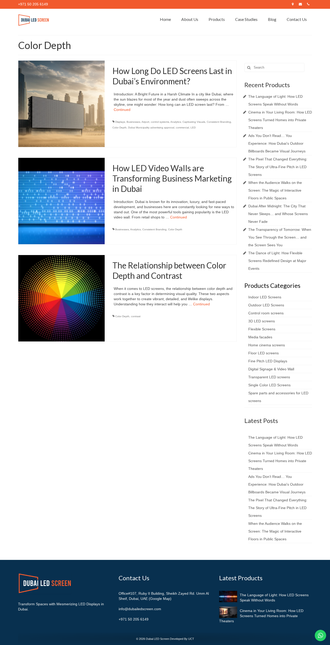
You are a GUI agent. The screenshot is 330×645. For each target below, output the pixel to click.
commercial (182, 127)
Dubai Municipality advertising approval (151, 127)
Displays (120, 121)
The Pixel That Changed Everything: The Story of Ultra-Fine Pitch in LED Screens (277, 167)
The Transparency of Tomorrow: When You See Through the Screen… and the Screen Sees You (279, 237)
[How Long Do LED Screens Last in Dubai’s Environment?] (61, 104)
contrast (136, 316)
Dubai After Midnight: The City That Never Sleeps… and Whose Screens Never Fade (278, 214)
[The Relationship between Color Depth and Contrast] (61, 298)
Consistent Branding (219, 121)
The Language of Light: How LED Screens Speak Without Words (274, 597)
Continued (122, 110)
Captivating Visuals (194, 121)
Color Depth (119, 127)
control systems (160, 121)
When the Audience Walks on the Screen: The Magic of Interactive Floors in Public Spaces (275, 190)
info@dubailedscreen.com (140, 609)
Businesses (133, 121)
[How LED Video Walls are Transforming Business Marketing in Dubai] (61, 201)
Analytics (175, 121)
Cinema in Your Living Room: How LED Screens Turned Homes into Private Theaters (280, 120)
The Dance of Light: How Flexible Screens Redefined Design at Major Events (277, 261)
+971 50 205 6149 (133, 619)
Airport (145, 121)
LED (193, 127)
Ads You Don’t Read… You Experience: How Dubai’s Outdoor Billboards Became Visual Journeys (277, 143)
